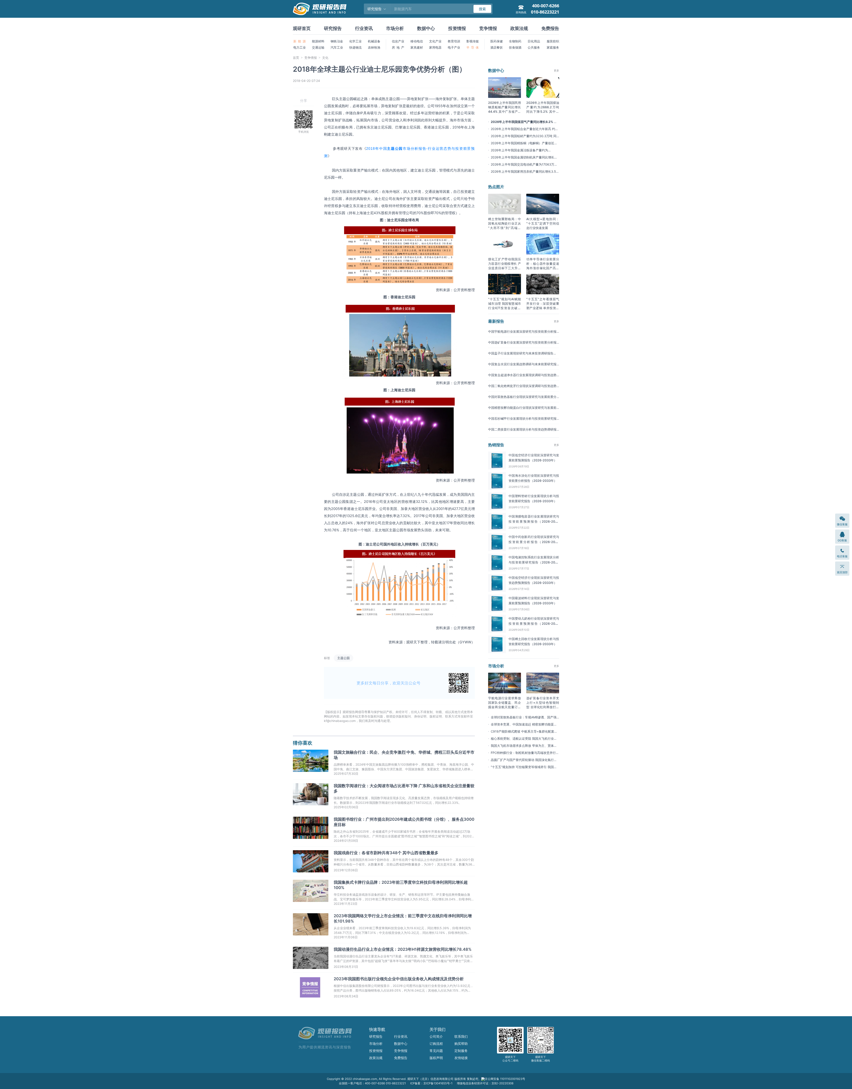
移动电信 (416, 41)
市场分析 (395, 28)
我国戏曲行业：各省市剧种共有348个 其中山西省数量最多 (386, 852)
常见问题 (436, 1051)
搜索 (482, 9)
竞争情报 (488, 28)
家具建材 (416, 47)
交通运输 (318, 47)
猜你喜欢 (302, 743)
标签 (327, 658)
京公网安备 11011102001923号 (505, 1079)
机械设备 (374, 41)
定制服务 (461, 1051)
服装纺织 (553, 41)
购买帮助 (461, 1044)
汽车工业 (337, 47)
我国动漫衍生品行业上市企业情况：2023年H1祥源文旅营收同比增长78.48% (402, 949)
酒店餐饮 (496, 47)
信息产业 (398, 41)
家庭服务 (553, 47)
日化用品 (534, 41)
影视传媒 (472, 41)
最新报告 (496, 321)
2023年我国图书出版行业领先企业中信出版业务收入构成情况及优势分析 (399, 978)
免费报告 (550, 28)
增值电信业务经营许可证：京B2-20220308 (485, 1083)
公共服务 (534, 47)
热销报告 (496, 445)
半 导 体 (472, 47)
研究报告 (333, 28)
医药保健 (496, 41)
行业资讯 (364, 28)
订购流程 (436, 1044)
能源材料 (318, 41)
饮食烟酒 (515, 47)
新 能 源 (299, 41)
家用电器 (435, 47)
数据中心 (426, 28)
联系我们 (461, 1036)
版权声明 (436, 1058)
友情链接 (461, 1058)
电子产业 (454, 47)
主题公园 (343, 658)
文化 (325, 57)
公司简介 (436, 1036)
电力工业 (299, 47)
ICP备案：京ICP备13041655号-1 (431, 1083)
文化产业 (435, 41)
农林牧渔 (374, 47)
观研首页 (302, 28)
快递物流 (355, 47)
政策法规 (519, 28)
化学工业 (355, 41)
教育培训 (454, 41)
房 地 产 (398, 47)
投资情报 (457, 28)
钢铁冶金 (337, 41)
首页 (296, 57)
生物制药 (515, 41)
